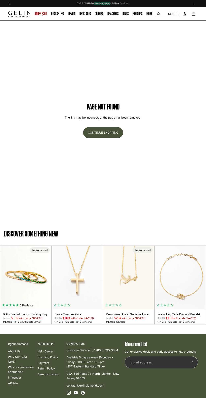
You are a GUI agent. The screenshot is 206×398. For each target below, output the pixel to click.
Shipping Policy (48, 357)
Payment (43, 362)
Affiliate (13, 383)
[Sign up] (192, 362)
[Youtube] (75, 392)
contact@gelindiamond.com (84, 385)
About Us (14, 351)
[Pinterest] (82, 392)
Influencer (14, 377)
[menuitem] (149, 14)
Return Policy (46, 368)
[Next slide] (46, 277)
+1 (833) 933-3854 (105, 350)
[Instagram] (68, 392)
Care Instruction (48, 374)
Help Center (45, 351)
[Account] (184, 13)
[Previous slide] (4, 277)
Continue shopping (103, 132)
